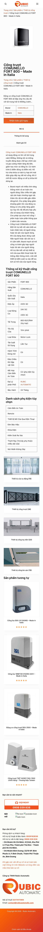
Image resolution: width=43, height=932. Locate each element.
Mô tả (21, 129)
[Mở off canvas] (37, 4)
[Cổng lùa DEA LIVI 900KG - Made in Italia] (21, 599)
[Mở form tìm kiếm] (5, 4)
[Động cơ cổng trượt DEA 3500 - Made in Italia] (21, 706)
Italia (20, 113)
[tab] (21, 129)
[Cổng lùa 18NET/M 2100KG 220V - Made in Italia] (21, 652)
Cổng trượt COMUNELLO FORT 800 (21, 152)
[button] (19, 120)
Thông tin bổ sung (21, 136)
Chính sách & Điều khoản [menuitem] (21, 929)
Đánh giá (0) (21, 143)
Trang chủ (8, 10)
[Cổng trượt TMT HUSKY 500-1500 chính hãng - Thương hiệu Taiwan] (21, 757)
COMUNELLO (23, 108)
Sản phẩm (18, 10)
